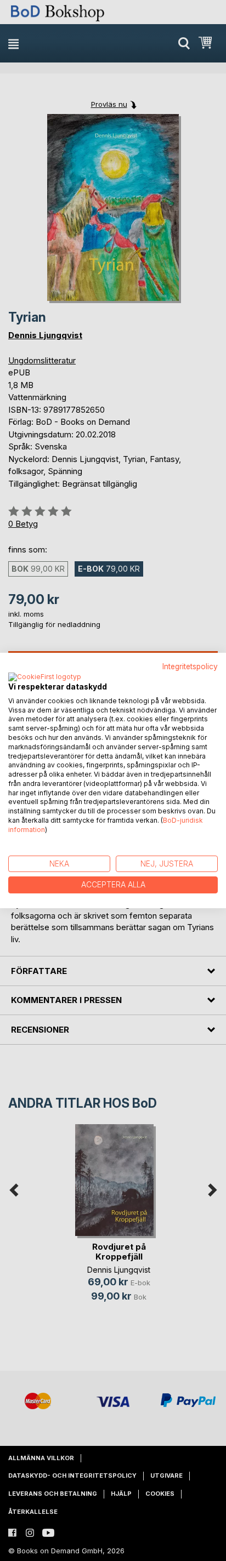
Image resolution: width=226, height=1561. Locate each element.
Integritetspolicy (190, 666)
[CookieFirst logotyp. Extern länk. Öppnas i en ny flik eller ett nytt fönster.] (44, 677)
